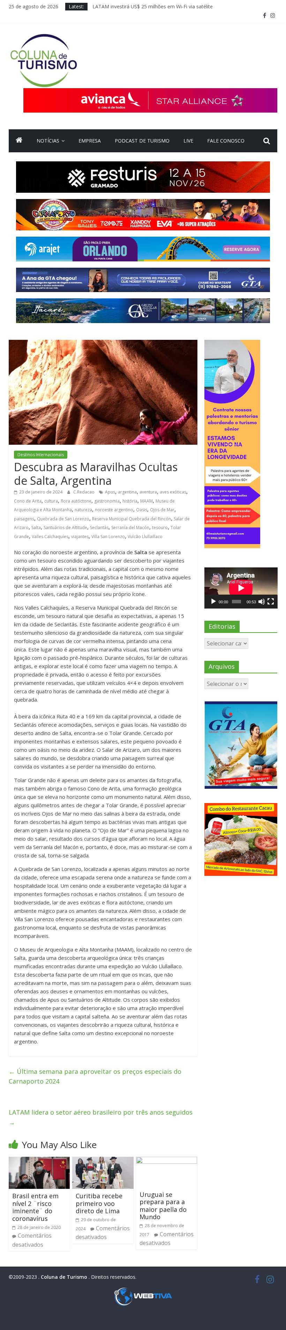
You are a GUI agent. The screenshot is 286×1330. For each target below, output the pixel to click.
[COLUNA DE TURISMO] (19, 140)
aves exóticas (173, 492)
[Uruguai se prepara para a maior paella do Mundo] (166, 1161)
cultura (51, 501)
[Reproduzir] (213, 601)
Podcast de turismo (142, 140)
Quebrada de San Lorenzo (63, 519)
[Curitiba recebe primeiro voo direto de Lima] (103, 1161)
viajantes (80, 537)
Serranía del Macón (130, 527)
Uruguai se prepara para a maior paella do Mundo (163, 1205)
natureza (83, 510)
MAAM (146, 501)
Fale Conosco (225, 140)
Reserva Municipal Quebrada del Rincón (131, 519)
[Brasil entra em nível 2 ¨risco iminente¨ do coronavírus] (39, 1161)
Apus (110, 492)
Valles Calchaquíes (50, 537)
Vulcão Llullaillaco (145, 537)
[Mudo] (261, 601)
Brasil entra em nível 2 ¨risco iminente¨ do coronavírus (35, 1207)
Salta (36, 527)
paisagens (24, 519)
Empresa (89, 140)
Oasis (141, 510)
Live (188, 140)
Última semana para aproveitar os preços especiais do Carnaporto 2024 (95, 1076)
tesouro (160, 527)
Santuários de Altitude (65, 527)
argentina (127, 492)
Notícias (48, 140)
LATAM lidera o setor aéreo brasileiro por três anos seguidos (101, 1117)
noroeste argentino (114, 510)
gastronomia (107, 501)
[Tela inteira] (270, 601)
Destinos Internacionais (40, 455)
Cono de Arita (28, 501)
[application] (241, 588)
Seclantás (99, 527)
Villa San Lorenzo (108, 537)
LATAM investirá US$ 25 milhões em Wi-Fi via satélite (152, 6)
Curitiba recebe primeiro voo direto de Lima (99, 1203)
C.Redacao (84, 492)
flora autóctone (76, 501)
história (129, 501)
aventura (148, 492)
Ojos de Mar (162, 510)
